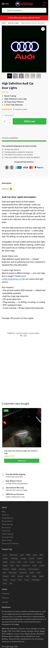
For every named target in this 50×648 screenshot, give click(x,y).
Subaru (5, 580)
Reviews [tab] (6, 189)
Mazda (14, 569)
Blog (3, 511)
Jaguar (5, 565)
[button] (44, 4)
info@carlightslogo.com (12, 279)
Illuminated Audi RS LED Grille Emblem (36, 369)
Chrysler (31, 558)
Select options (7, 392)
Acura (5, 555)
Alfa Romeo (13, 555)
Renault (20, 576)
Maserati (6, 569)
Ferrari (12, 562)
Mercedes (22, 569)
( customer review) (20, 109)
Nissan (32, 573)
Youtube (5, 602)
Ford (25, 562)
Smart (41, 576)
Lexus (35, 565)
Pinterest (5, 598)
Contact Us (6, 531)
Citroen (39, 558)
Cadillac (5, 558)
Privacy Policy (7, 521)
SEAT (27, 576)
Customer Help (7, 537)
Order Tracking (7, 534)
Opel (38, 573)
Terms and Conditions (10, 543)
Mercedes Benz (34, 569)
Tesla (19, 580)
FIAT (19, 562)
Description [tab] (6, 183)
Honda (32, 562)
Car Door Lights (34, 333)
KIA (18, 565)
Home (4, 23)
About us (5, 515)
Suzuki (13, 580)
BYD (41, 555)
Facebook (5, 593)
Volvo (5, 583)
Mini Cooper (13, 573)
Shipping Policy (7, 518)
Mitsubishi (23, 573)
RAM (13, 576)
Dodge (5, 562)
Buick (35, 555)
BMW (28, 555)
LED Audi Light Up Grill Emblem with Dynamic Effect (6, 371)
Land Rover (26, 565)
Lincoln (42, 565)
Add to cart (29, 121)
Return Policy (7, 540)
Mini (4, 573)
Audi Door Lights (13, 23)
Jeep (12, 565)
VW (11, 583)
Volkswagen (36, 580)
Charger (23, 558)
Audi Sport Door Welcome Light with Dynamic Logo (21, 452)
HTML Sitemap (7, 524)
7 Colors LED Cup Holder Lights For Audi (21, 369)
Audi (25, 335)
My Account (6, 527)
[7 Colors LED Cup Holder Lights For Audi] (21, 354)
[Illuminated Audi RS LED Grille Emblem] (36, 354)
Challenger (14, 558)
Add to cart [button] (21, 385)
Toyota (27, 580)
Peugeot (5, 576)
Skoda (34, 576)
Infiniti (39, 562)
